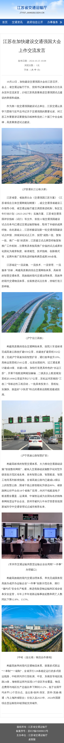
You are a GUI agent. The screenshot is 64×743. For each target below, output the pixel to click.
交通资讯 (17, 22)
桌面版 (32, 739)
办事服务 (52, 22)
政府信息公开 (35, 22)
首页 (5, 22)
